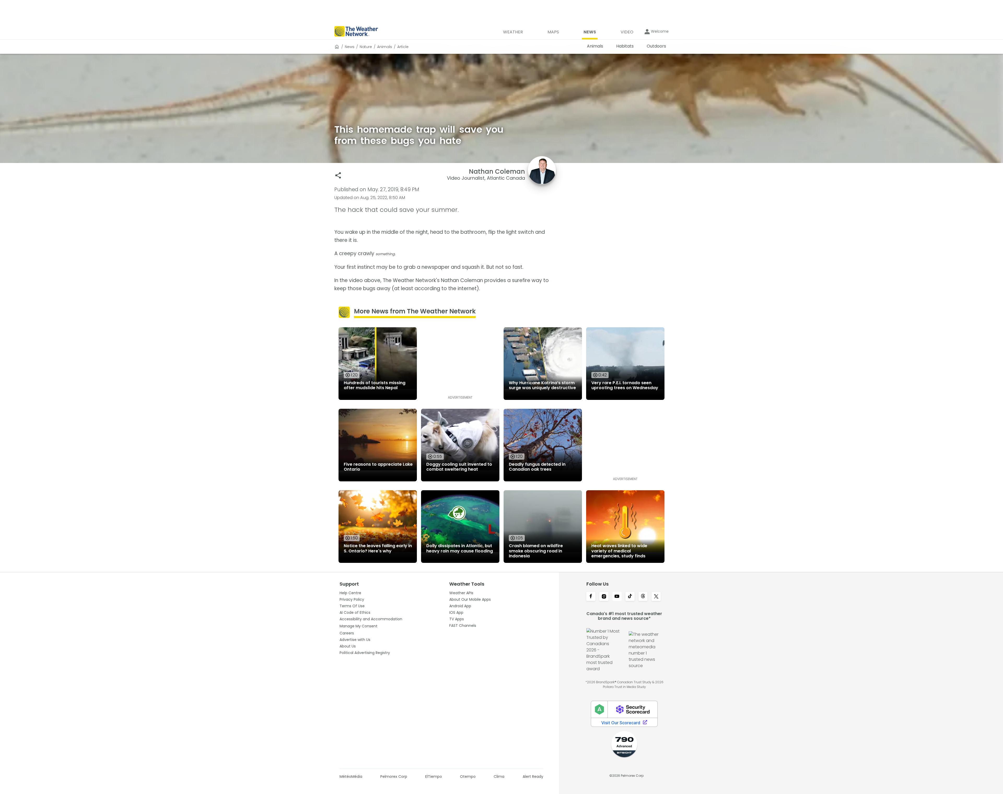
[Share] (338, 175)
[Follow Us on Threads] (643, 596)
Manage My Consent (358, 626)
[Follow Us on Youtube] (616, 596)
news (349, 46)
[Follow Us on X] (656, 596)
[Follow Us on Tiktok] (630, 596)
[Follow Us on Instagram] (603, 596)
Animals (384, 46)
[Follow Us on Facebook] (590, 596)
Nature (366, 46)
